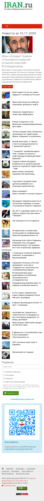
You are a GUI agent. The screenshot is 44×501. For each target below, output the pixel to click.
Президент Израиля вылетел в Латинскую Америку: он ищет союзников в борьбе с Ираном (26, 203)
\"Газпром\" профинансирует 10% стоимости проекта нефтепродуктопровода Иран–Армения (26, 155)
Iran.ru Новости (11, 442)
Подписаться (12, 393)
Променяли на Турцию (22, 352)
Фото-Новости (27, 471)
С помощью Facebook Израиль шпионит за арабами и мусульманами (26, 255)
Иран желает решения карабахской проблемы (23, 172)
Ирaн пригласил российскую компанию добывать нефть (25, 103)
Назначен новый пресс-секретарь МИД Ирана (23, 113)
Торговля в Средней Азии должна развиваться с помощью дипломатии (24, 183)
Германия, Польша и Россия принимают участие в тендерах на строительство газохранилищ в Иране (25, 266)
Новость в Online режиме (15, 382)
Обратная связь (10, 485)
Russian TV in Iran (22, 473)
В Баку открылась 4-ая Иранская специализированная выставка (27, 124)
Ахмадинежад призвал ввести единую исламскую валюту (26, 284)
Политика (9, 378)
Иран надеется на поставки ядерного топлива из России (26, 93)
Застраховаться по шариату (25, 220)
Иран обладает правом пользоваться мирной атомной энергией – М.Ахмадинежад (17, 61)
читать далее (7, 87)
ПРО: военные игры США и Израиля (24, 343)
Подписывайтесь (11, 447)
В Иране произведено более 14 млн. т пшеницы (27, 303)
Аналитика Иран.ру (12, 372)
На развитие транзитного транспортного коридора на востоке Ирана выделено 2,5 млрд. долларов (25, 316)
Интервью (15, 471)
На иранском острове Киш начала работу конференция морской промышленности (25, 232)
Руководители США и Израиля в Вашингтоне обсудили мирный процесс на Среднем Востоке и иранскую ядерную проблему (21, 245)
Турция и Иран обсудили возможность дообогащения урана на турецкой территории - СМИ (27, 165)
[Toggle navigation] (7, 26)
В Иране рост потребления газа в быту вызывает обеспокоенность (27, 334)
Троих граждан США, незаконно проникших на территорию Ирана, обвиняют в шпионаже (27, 133)
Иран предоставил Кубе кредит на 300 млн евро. (27, 323)
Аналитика (31, 468)
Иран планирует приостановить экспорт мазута (27, 192)
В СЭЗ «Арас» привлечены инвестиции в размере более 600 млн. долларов (26, 295)
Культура (5, 471)
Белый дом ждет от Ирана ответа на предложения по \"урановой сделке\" (25, 143)
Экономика (9, 375)
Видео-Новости (8, 473)
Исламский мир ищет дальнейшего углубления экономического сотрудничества (24, 276)
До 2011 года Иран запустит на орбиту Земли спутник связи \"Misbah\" (27, 213)
